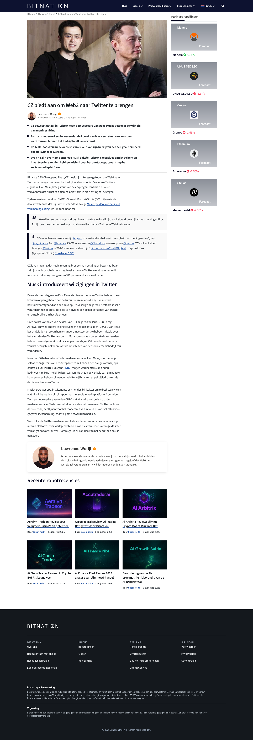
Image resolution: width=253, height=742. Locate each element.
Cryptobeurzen (138, 653)
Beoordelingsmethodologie (42, 667)
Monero (178, 55)
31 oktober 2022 (64, 253)
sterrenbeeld (181, 210)
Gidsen (136, 6)
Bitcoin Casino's (138, 667)
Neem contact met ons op (41, 653)
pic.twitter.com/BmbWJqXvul (108, 248)
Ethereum (179, 171)
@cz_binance (40, 243)
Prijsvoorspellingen (158, 6)
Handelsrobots (138, 646)
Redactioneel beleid (38, 660)
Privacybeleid (188, 653)
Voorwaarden (188, 646)
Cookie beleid (188, 660)
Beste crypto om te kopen (144, 660)
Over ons (32, 646)
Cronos (177, 132)
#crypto (77, 238)
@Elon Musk (97, 243)
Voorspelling (85, 660)
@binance (60, 243)
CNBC (67, 368)
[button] (222, 6)
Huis (124, 6)
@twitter (128, 243)
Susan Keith (39, 532)
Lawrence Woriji (76, 448)
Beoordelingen (184, 6)
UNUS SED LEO (183, 94)
